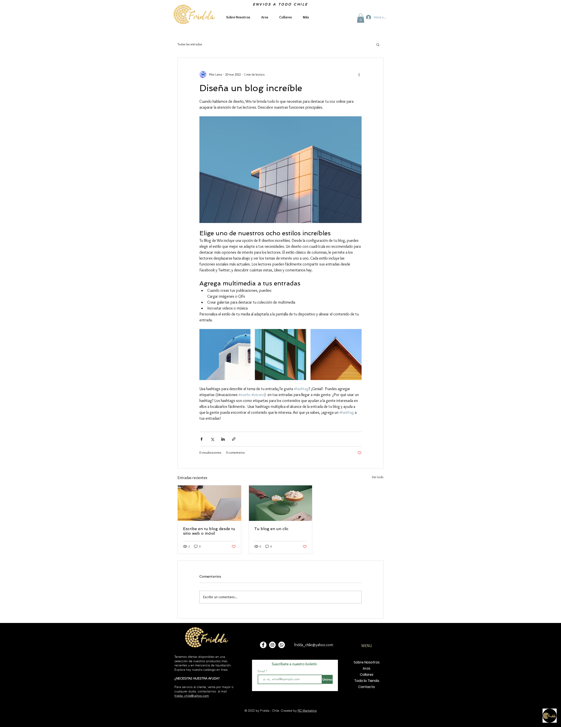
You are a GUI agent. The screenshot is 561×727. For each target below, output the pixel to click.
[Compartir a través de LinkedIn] (223, 439)
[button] (360, 18)
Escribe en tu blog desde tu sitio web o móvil (209, 531)
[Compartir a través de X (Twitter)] (212, 439)
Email (262, 671)
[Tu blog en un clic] (280, 503)
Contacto (366, 686)
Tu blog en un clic (271, 528)
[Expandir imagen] (224, 354)
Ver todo (377, 477)
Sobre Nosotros (367, 662)
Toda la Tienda (366, 680)
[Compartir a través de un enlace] (234, 439)
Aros (366, 668)
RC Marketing (307, 711)
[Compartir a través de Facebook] (201, 439)
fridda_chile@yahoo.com (191, 696)
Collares (366, 674)
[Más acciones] (359, 74)
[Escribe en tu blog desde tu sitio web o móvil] (209, 503)
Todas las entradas (190, 44)
